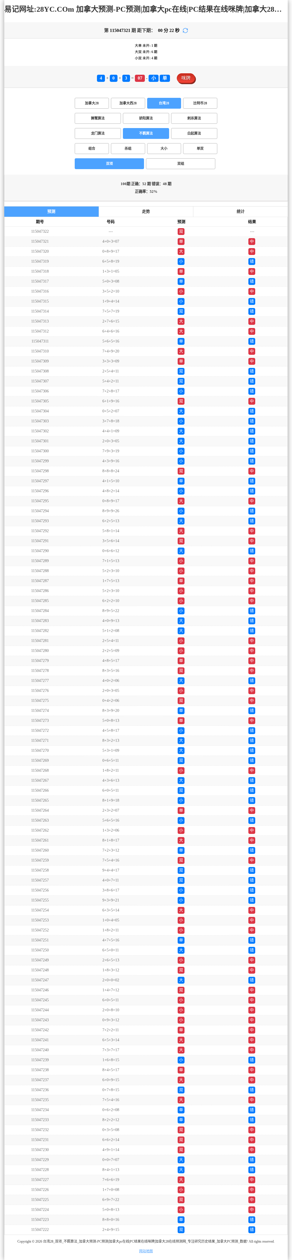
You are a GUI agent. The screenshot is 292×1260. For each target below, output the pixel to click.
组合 (91, 149)
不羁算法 (146, 133)
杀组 (128, 149)
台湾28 (164, 103)
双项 (109, 164)
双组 (180, 164)
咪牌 (185, 78)
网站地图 (146, 1251)
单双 (200, 149)
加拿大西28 (128, 103)
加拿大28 (92, 103)
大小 (164, 149)
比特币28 (200, 103)
